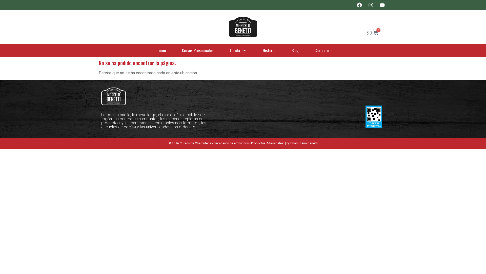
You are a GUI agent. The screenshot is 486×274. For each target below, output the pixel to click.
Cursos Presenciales (197, 50)
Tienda (235, 50)
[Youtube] (382, 5)
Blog (295, 50)
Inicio (161, 50)
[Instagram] (371, 5)
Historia (269, 50)
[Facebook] (359, 5)
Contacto (322, 50)
